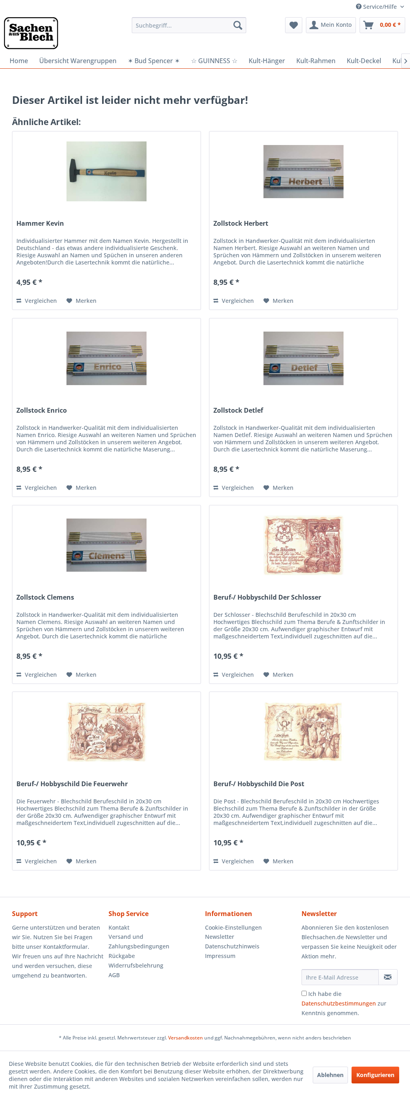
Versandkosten (185, 1037)
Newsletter (219, 936)
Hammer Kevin (40, 223)
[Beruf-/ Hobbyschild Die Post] (303, 732)
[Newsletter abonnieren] (388, 977)
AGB (114, 975)
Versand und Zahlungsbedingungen (139, 941)
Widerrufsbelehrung (136, 965)
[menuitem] (189, 25)
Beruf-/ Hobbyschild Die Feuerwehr (72, 784)
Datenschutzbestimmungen (338, 1003)
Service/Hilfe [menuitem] (380, 6)
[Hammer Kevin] (106, 171)
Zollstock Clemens (45, 597)
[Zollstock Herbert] (303, 171)
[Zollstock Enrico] (106, 358)
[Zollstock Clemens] (106, 545)
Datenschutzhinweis (232, 946)
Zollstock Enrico (41, 410)
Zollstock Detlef (238, 410)
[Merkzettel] (293, 25)
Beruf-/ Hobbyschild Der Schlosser (267, 597)
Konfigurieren (375, 1075)
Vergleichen (40, 300)
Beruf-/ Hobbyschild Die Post (258, 784)
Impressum (220, 956)
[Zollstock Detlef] (303, 358)
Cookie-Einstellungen (233, 927)
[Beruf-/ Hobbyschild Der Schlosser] (303, 545)
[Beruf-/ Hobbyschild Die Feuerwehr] (106, 732)
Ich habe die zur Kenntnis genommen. (343, 1003)
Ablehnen (330, 1075)
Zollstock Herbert (240, 223)
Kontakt (119, 927)
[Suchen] (237, 25)
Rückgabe (122, 956)
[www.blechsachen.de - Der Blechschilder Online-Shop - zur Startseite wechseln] (31, 33)
